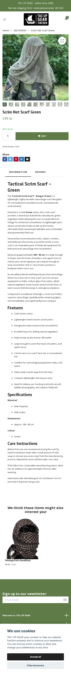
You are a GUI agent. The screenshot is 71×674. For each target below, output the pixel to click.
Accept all (35, 656)
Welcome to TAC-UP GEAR (16, 615)
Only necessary (35, 665)
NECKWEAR (20, 30)
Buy (44, 136)
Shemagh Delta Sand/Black (18, 560)
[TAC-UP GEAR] (36, 19)
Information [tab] (18, 171)
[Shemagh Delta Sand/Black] (35, 538)
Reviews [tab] (40, 171)
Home (5, 30)
